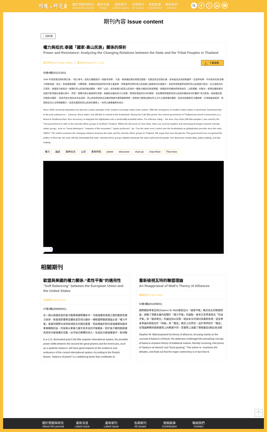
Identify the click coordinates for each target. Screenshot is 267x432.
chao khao (155, 151)
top (259, 413)
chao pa (139, 151)
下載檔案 (214, 63)
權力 (47, 151)
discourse (124, 151)
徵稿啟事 (154, 6)
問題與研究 (52, 6)
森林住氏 (71, 151)
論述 (57, 151)
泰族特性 (96, 151)
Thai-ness (171, 151)
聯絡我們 (171, 6)
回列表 (49, 36)
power (110, 151)
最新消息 (103, 6)
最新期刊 (121, 6)
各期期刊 (138, 6)
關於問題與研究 (83, 6)
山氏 (83, 151)
